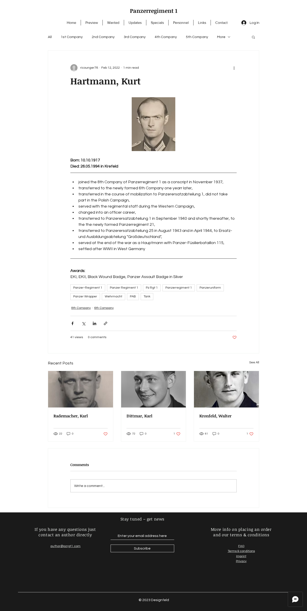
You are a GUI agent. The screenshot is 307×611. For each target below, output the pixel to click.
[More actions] (234, 67)
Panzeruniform (210, 287)
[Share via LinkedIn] (94, 323)
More (221, 37)
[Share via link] (105, 323)
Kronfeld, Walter (215, 416)
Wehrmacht (113, 296)
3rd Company (135, 37)
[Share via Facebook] (72, 323)
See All (254, 362)
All (50, 37)
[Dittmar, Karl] (153, 389)
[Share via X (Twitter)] (83, 323)
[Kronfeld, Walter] (226, 389)
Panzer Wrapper (85, 296)
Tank (147, 296)
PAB (133, 296)
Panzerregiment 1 (153, 10)
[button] (253, 37)
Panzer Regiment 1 (124, 287)
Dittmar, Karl (139, 416)
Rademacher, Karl (70, 416)
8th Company (81, 308)
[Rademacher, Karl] (80, 389)
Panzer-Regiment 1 (87, 287)
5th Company (197, 37)
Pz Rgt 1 (152, 287)
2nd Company (103, 37)
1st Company (72, 37)
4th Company (166, 37)
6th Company (104, 308)
